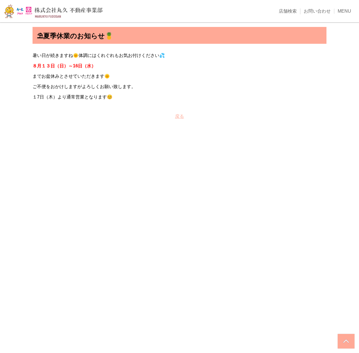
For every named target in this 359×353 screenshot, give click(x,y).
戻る (179, 116)
